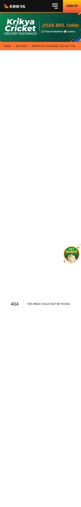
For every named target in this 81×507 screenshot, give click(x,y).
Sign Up (72, 6)
